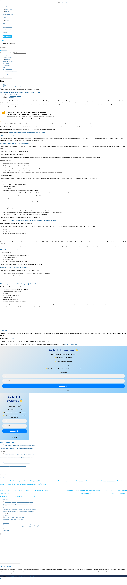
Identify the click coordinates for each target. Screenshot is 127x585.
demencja (78, 490)
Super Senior (37, 484)
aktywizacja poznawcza (10, 490)
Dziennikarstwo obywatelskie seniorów (90, 490)
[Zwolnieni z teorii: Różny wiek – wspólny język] (13, 517)
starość (116, 493)
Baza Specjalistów (9, 57)
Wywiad (43, 484)
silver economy (94, 493)
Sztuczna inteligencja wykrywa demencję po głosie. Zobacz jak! (16, 457)
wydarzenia (24, 496)
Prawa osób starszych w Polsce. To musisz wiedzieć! (13, 466)
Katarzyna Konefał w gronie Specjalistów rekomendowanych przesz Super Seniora (26, 132)
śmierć (51, 496)
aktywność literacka (38, 490)
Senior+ (75, 493)
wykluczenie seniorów (30, 496)
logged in (7, 474)
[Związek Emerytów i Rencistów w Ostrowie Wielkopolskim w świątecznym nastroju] (21, 524)
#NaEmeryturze (13, 96)
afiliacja (1, 490)
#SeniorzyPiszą (29, 481)
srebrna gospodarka (110, 493)
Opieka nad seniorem (89, 481)
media (32, 493)
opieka (40, 493)
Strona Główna (6, 55)
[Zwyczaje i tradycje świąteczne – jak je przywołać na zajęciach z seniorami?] (19, 509)
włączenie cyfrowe (37, 496)
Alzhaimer (47, 490)
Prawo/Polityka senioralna (107, 481)
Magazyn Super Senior (7, 69)
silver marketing (101, 493)
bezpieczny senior (64, 490)
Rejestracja (7, 65)
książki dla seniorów (25, 493)
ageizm (4, 490)
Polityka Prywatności (14, 576)
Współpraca (7, 59)
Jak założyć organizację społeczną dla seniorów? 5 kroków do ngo (14, 86)
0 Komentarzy (11, 97)
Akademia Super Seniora (8, 61)
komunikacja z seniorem (15, 493)
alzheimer (51, 490)
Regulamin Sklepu (21, 576)
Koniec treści (2, 0)
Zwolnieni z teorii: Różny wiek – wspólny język (13, 519)
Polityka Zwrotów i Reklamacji (29, 576)
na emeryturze (35, 493)
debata (74, 490)
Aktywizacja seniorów (66, 481)
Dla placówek (5, 72)
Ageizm (36, 481)
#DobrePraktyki (6, 481)
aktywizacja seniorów (23, 490)
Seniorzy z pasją (5, 484)
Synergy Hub (11, 338)
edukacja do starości (109, 490)
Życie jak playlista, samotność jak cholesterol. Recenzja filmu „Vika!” (17, 504)
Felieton (81, 481)
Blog (4, 67)
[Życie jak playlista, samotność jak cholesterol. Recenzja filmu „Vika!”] (18, 502)
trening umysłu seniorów (10, 496)
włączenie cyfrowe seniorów (45, 496)
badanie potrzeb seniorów (57, 490)
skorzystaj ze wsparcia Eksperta (70, 344)
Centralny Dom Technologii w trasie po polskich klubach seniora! (16, 448)
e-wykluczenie (103, 490)
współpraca (18, 496)
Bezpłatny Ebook (6, 74)
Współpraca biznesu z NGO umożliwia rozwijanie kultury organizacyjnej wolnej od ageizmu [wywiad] (33, 220)
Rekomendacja (120, 481)
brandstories (70, 490)
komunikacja (8, 493)
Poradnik (19, 96)
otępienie (54, 493)
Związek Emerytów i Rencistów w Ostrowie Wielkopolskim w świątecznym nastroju (20, 526)
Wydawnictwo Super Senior (11, 71)
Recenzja (113, 481)
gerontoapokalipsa (115, 490)
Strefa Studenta (6, 63)
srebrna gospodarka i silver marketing (22, 484)
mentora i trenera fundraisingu (61, 304)
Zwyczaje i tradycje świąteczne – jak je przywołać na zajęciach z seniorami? (18, 511)
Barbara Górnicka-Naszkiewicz (16, 94)
